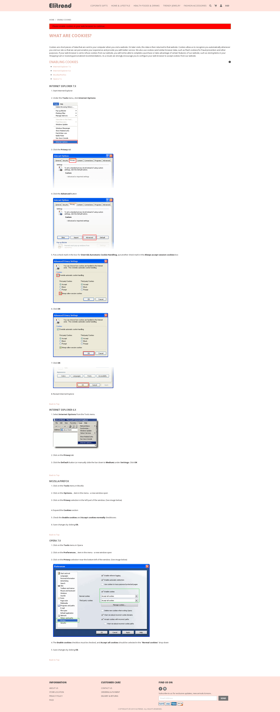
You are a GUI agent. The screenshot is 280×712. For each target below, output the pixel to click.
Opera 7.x (57, 79)
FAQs (51, 700)
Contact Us (106, 688)
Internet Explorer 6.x (62, 70)
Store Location (56, 692)
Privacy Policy (56, 696)
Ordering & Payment (110, 692)
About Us (53, 688)
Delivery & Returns (109, 696)
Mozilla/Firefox (59, 74)
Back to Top (54, 404)
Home (51, 20)
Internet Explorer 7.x (62, 66)
